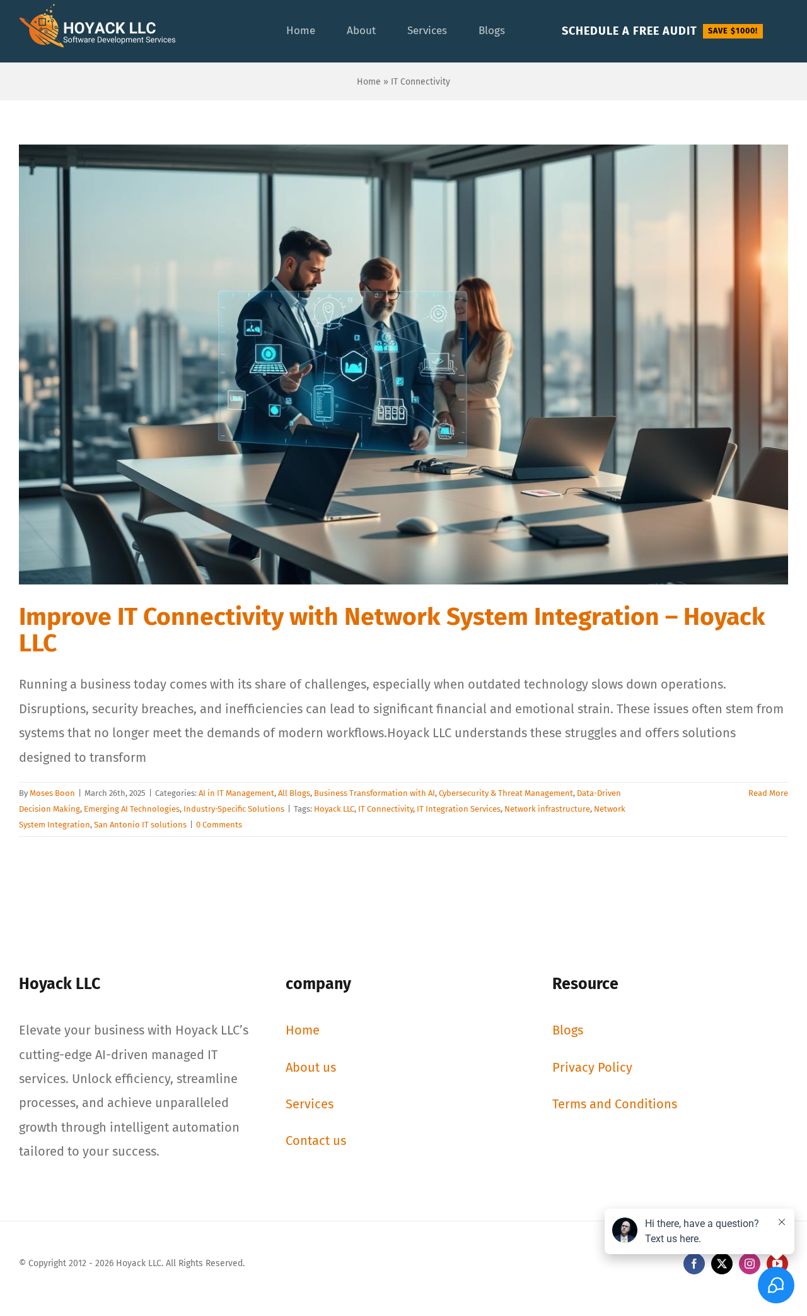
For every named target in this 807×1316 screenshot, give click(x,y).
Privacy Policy (592, 1067)
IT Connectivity (385, 809)
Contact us (316, 1140)
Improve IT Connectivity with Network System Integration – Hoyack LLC (392, 630)
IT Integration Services (459, 809)
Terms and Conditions (614, 1103)
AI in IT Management (236, 793)
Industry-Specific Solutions (233, 809)
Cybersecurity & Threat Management (506, 793)
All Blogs (294, 793)
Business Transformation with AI (374, 793)
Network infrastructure (547, 809)
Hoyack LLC (334, 809)
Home (369, 81)
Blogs (567, 1030)
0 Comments (219, 824)
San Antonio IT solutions (140, 824)
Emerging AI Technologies (132, 809)
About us (311, 1067)
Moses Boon (52, 793)
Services (310, 1103)
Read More (768, 793)
